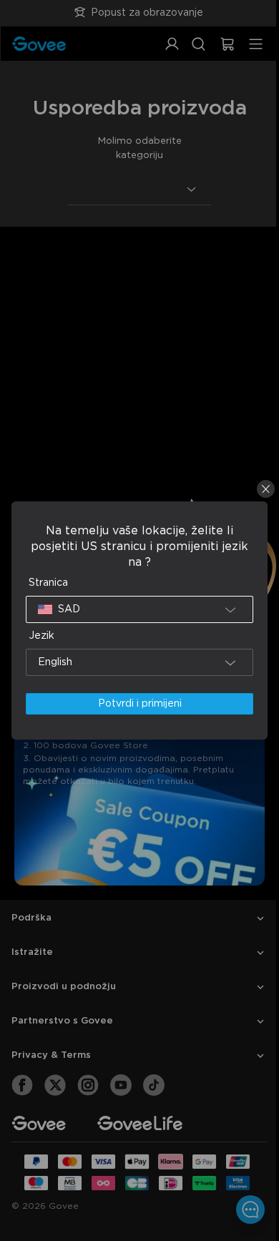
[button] (136, 609)
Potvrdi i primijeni (135, 704)
